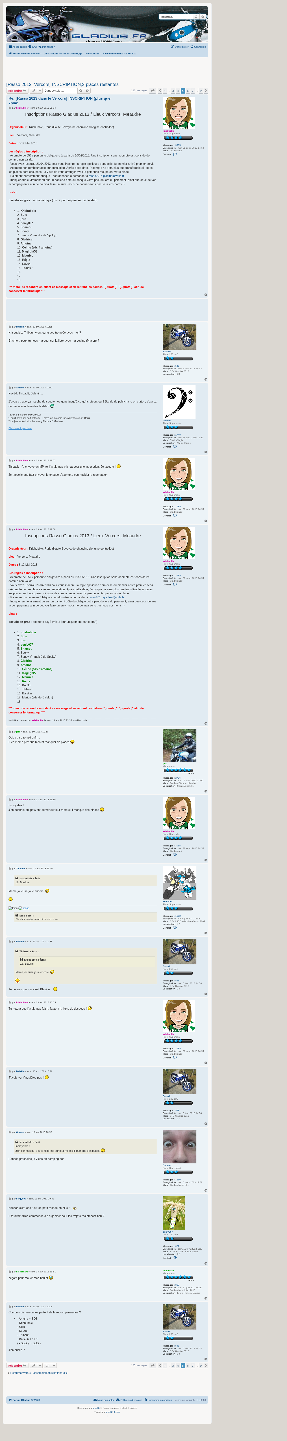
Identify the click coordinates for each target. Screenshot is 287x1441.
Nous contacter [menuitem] (105, 1400)
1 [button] (165, 91)
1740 (178, 435)
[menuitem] (32, 46)
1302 (178, 916)
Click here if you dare (20, 428)
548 (177, 366)
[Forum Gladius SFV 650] (26, 24)
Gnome (167, 1165)
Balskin (167, 351)
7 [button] (193, 91)
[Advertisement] (107, 68)
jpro (165, 763)
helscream (168, 1270)
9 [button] (201, 91)
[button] (152, 90)
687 (177, 1246)
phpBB (96, 1408)
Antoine (167, 420)
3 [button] (173, 91)
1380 (178, 1179)
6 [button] (188, 91)
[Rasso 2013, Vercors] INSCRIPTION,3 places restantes (62, 84)
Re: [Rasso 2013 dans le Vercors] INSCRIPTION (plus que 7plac (59, 100)
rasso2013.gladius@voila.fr (106, 176)
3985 (178, 145)
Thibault (167, 901)
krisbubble (168, 131)
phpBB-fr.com (113, 1412)
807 (177, 1285)
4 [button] (178, 91)
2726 (178, 778)
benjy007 (168, 1232)
